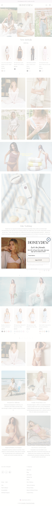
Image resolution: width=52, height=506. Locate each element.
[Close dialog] (48, 239)
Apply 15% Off (38, 260)
